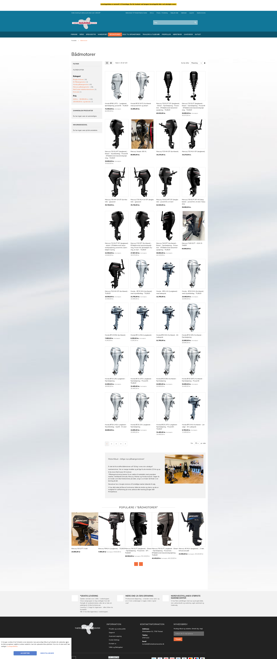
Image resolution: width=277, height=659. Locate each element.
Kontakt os (112, 644)
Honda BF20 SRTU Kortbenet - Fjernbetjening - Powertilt (192, 380)
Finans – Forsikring (162, 13)
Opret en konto (201, 13)
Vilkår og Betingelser (116, 647)
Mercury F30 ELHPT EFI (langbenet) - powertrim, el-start (167, 201)
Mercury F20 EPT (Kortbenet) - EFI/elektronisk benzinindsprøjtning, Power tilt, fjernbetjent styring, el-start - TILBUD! (141, 246)
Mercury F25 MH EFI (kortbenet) (167, 151)
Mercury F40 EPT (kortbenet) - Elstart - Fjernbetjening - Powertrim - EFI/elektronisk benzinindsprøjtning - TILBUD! (167, 246)
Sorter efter (185, 63)
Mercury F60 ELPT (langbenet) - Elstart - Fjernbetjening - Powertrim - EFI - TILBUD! (138, 551)
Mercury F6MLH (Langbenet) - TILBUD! (111, 549)
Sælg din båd (174, 13)
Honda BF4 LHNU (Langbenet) (141, 335)
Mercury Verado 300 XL (139, 151)
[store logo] (84, 23)
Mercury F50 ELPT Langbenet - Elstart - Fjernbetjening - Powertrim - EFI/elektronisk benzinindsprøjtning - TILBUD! (165, 552)
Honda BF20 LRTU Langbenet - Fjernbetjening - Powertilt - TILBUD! (167, 427)
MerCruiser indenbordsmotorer (84, 89)
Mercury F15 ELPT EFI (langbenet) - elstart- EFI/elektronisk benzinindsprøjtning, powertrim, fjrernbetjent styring (116, 246)
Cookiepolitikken (12, 646)
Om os (152, 13)
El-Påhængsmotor (80, 82)
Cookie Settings (114, 640)
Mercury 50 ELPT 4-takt (79, 549)
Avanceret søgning (115, 636)
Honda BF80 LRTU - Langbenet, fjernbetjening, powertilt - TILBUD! (116, 104)
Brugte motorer (80, 79)
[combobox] (175, 22)
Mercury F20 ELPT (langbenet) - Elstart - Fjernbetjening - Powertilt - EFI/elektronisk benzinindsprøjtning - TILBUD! (193, 106)
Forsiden (74, 40)
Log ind (191, 13)
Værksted (183, 13)
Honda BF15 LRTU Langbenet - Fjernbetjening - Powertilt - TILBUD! (141, 381)
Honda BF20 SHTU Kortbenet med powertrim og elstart (141, 104)
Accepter (25, 653)
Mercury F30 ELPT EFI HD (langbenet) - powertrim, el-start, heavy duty (193, 202)
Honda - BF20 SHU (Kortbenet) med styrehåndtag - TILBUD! (193, 292)
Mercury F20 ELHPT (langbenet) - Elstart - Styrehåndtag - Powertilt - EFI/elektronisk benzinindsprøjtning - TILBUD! (116, 154)
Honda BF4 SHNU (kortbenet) (115, 335)
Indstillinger (47, 653)
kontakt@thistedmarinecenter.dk (153, 644)
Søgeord (112, 633)
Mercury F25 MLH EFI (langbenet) (193, 151)
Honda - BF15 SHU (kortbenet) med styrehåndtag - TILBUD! (141, 292)
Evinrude (77, 92)
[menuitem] (74, 34)
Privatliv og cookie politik (117, 629)
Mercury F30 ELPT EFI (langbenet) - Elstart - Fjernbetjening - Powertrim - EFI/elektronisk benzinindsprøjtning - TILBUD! (167, 106)
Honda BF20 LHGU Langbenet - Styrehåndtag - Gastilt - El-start (116, 426)
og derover (83, 102)
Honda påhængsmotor (82, 84)
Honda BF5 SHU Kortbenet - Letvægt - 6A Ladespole (193, 426)
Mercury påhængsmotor (83, 87)
